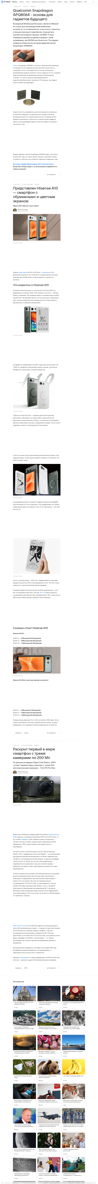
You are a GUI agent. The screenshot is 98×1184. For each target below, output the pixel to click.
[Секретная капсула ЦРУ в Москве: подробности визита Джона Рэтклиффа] (49, 1119)
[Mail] (2, 2)
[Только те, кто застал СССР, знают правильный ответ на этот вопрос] (73, 1119)
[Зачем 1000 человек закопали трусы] (24, 1070)
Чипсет (15, 65)
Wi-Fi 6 (42, 592)
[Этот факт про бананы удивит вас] (73, 1070)
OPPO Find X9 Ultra (19, 926)
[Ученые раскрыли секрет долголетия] (73, 1144)
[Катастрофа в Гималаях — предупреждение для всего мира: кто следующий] (24, 1021)
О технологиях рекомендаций (73, 1182)
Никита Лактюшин (23, 209)
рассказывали (25, 957)
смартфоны (46, 272)
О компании (7, 1182)
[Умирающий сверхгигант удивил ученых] (73, 1046)
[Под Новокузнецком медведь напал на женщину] (49, 1070)
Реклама (13, 1182)
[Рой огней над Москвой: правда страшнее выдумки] (49, 997)
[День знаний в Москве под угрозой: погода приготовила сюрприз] (49, 1144)
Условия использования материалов (57, 1182)
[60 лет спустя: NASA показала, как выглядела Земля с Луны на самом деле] (24, 1144)
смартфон (24, 839)
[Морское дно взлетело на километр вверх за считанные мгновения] (49, 1021)
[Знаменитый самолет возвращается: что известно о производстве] (73, 1168)
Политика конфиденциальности (88, 1182)
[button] (23, 56)
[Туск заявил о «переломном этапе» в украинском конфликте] (24, 1119)
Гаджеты (37, 184)
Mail (2, 1182)
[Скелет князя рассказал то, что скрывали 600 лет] (24, 997)
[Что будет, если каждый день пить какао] (73, 997)
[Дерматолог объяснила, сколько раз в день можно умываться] (73, 1095)
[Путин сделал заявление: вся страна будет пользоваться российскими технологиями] (24, 1095)
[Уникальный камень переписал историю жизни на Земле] (24, 1046)
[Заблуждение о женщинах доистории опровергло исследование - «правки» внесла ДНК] (24, 1168)
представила (22, 272)
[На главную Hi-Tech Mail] (6, 2)
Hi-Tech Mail (30, 184)
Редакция (45, 1182)
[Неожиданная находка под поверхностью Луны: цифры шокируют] (73, 1021)
